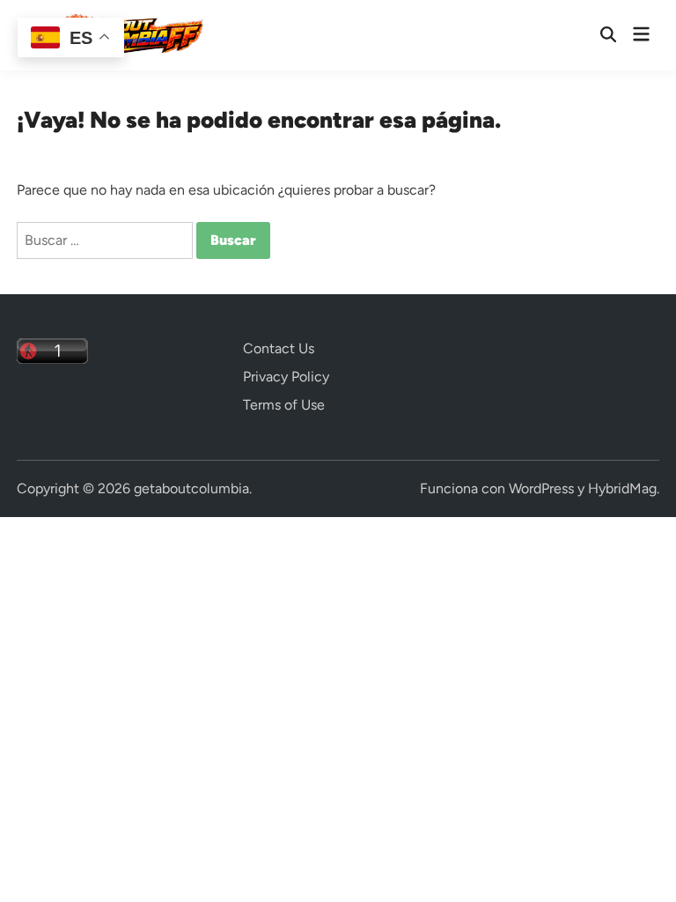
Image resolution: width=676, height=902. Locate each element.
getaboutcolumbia (191, 488)
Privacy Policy (286, 376)
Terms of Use (284, 404)
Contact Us (278, 348)
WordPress (541, 488)
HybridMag (622, 488)
